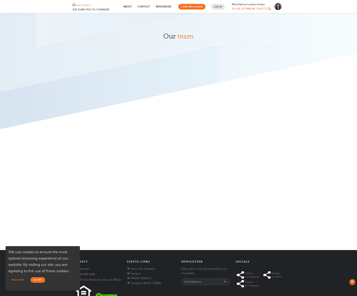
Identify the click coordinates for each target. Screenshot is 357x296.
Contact (144, 6)
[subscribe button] (225, 281)
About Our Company (143, 269)
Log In (218, 7)
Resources (164, 6)
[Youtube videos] (352, 282)
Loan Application (191, 7)
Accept (37, 280)
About (127, 6)
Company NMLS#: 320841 (146, 283)
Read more (17, 280)
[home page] (82, 4)
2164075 (249, 8)
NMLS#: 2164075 (141, 278)
